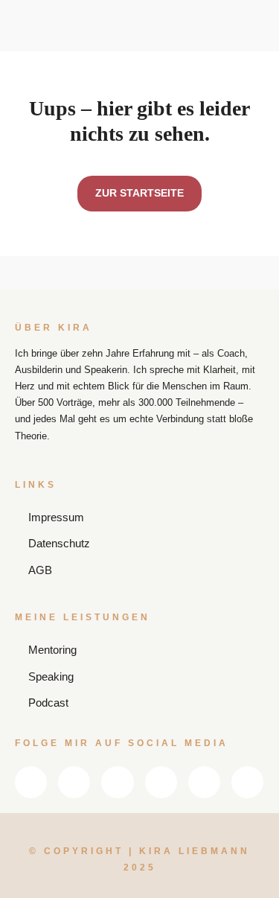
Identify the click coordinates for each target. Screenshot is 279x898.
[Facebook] (74, 782)
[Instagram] (117, 782)
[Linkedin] (31, 782)
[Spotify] (204, 782)
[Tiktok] (247, 782)
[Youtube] (161, 782)
